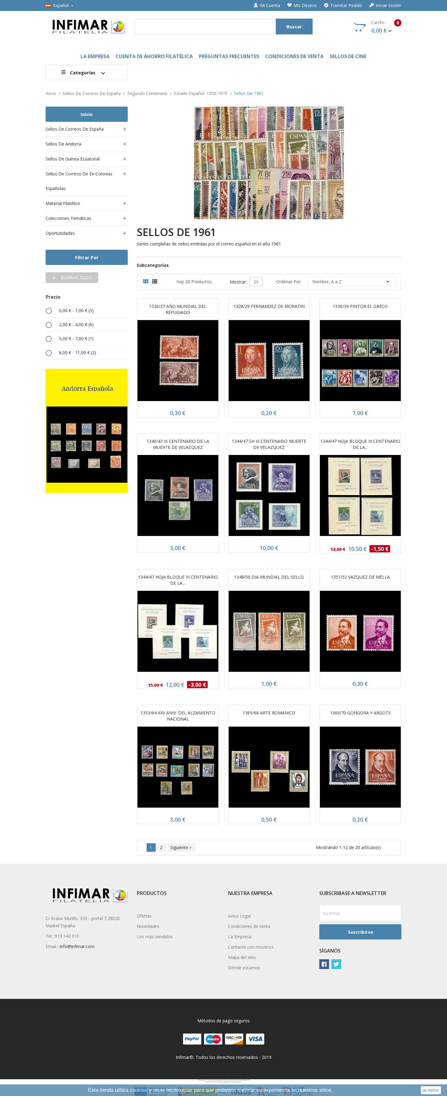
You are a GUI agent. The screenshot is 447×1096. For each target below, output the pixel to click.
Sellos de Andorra (63, 144)
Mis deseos (305, 5)
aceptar (430, 1090)
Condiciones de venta (249, 926)
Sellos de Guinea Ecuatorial (73, 159)
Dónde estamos (244, 968)
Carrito (385, 26)
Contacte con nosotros (251, 947)
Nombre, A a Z (351, 281)
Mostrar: (238, 281)
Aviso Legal (239, 916)
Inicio (87, 114)
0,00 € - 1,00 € (76, 310)
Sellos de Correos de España (75, 129)
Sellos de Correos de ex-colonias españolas (79, 181)
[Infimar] (87, 430)
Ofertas (144, 916)
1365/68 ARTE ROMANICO (269, 713)
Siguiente (181, 847)
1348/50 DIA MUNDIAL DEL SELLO (269, 577)
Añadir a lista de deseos (192, 362)
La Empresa (239, 936)
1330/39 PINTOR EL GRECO (360, 306)
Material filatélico (63, 203)
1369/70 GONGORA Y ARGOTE (360, 713)
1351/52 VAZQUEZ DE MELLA (360, 577)
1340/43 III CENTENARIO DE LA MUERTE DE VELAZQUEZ (178, 444)
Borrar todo (72, 277)
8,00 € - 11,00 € (77, 352)
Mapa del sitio (242, 957)
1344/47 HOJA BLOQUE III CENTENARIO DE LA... (360, 444)
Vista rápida (178, 362)
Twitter (336, 964)
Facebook (324, 964)
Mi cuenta (270, 5)
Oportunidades (60, 233)
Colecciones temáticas (68, 218)
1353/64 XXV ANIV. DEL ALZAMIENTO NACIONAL (177, 716)
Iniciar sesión (388, 5)
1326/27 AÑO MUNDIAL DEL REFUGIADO (177, 309)
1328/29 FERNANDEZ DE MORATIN (269, 306)
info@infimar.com (77, 946)
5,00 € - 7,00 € (76, 338)
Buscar (294, 26)
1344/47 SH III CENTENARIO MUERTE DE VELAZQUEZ (269, 444)
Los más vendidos (155, 936)
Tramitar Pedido (346, 5)
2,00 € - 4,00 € (76, 324)
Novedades (148, 926)
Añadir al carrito (164, 362)
